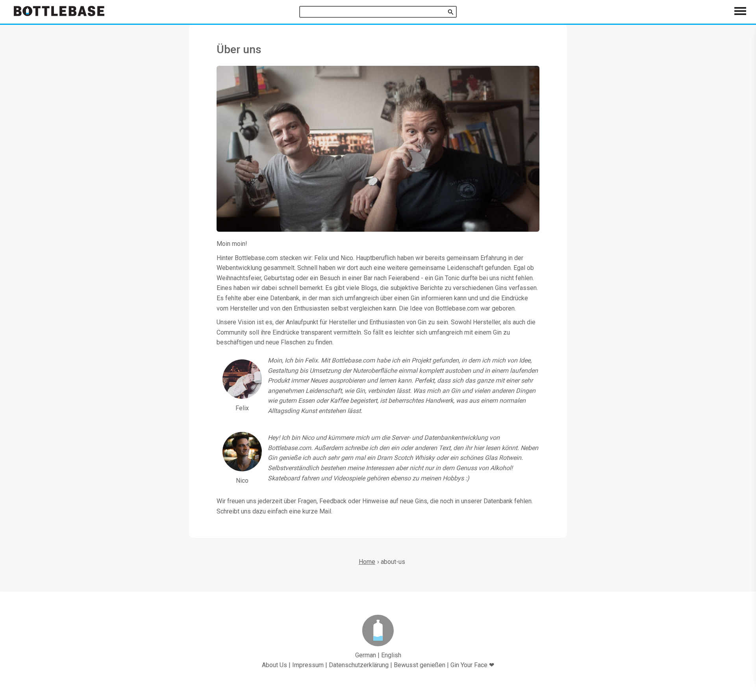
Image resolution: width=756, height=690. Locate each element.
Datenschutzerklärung (359, 665)
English (391, 655)
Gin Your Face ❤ (472, 665)
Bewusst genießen (419, 665)
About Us (274, 665)
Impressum (308, 665)
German (365, 655)
